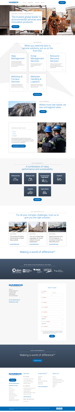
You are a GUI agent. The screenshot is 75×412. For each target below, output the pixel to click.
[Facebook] (57, 408)
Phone (44, 302)
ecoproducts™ (30, 2)
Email (43, 297)
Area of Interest (45, 321)
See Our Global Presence (14, 299)
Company (44, 307)
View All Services (27, 396)
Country (44, 316)
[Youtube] (61, 408)
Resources (37, 2)
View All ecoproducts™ (43, 386)
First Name (43, 292)
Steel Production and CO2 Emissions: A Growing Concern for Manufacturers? (56, 239)
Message (44, 326)
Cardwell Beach (11, 409)
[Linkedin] (59, 408)
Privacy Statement (53, 333)
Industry (44, 311)
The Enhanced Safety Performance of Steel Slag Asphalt (17, 238)
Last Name (54, 292)
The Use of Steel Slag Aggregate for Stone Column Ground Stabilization (36, 239)
